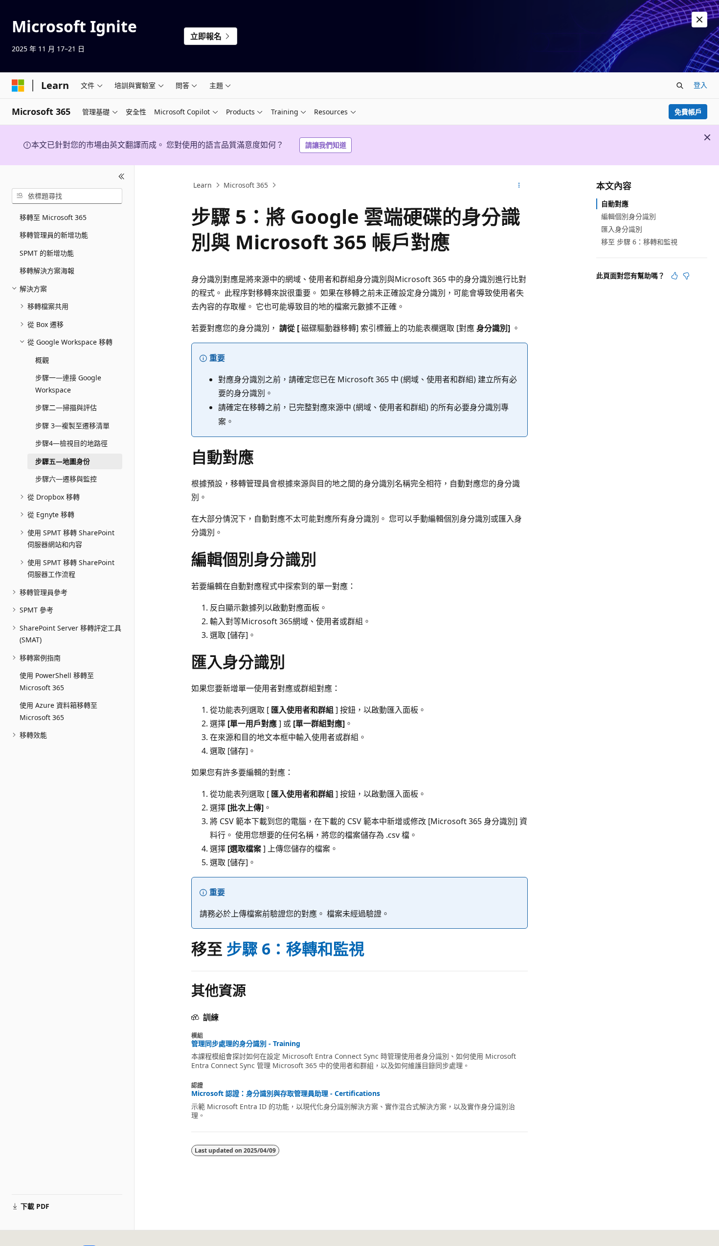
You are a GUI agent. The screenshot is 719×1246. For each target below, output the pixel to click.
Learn (202, 185)
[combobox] (67, 196)
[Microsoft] (18, 85)
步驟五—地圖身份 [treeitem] (62, 461)
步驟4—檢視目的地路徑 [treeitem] (71, 443)
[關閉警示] (699, 19)
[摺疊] (121, 177)
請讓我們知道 (325, 145)
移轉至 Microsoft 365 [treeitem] (53, 217)
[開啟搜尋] (680, 85)
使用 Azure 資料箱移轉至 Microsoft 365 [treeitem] (58, 711)
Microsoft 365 (246, 185)
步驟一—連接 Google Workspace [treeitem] (68, 383)
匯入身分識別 (621, 229)
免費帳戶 (688, 111)
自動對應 (615, 203)
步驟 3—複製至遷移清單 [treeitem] (72, 425)
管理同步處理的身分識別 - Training (245, 1043)
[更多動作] (519, 185)
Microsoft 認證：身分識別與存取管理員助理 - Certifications (285, 1093)
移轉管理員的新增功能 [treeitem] (54, 235)
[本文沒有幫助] (686, 276)
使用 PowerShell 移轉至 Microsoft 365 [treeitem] (57, 681)
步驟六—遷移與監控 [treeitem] (66, 478)
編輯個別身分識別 (628, 216)
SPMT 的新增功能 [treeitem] (47, 253)
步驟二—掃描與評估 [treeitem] (66, 407)
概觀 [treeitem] (42, 360)
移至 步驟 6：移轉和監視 (639, 241)
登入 (700, 84)
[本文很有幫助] (674, 276)
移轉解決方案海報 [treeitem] (47, 270)
